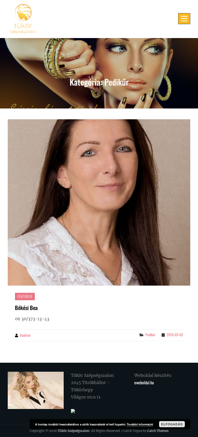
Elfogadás (172, 424)
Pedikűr (150, 334)
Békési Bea (26, 308)
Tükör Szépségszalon (73, 431)
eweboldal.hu (144, 382)
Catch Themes (158, 431)
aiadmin (25, 335)
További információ (140, 424)
